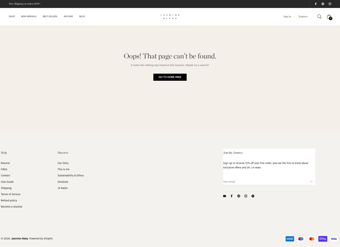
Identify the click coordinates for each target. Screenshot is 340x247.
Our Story (63, 163)
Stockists (63, 182)
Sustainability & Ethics (71, 175)
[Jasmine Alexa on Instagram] (329, 4)
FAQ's (4, 169)
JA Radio (63, 188)
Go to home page (170, 77)
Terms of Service (10, 194)
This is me (63, 169)
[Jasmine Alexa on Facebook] (315, 4)
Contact (5, 175)
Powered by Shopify (41, 238)
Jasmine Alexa (19, 238)
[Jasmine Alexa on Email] (224, 196)
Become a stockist (11, 207)
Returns (5, 163)
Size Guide (7, 182)
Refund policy (9, 200)
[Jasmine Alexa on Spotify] (252, 196)
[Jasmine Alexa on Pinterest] (322, 4)
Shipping (6, 188)
